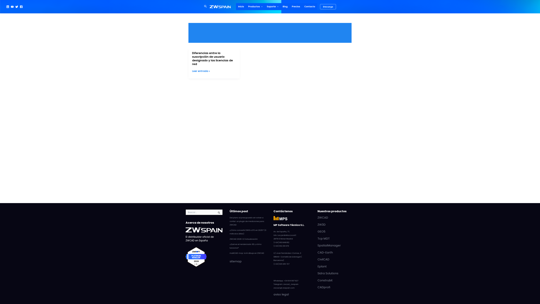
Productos (254, 6)
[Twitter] (16, 6)
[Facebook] (21, 6)
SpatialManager (329, 245)
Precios (296, 6)
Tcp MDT (324, 239)
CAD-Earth (325, 252)
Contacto (309, 6)
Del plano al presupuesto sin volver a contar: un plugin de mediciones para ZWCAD (247, 221)
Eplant (322, 266)
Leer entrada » (201, 71)
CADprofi (324, 287)
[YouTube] (12, 6)
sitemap (236, 261)
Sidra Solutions (328, 273)
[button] (205, 6)
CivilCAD (323, 259)
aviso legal (281, 294)
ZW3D (322, 225)
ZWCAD (323, 218)
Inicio (241, 6)
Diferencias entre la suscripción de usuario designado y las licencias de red (212, 58)
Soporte (271, 6)
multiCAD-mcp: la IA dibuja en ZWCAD (247, 253)
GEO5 (321, 231)
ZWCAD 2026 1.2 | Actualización (244, 239)
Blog (285, 6)
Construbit (325, 280)
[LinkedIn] (7, 6)
